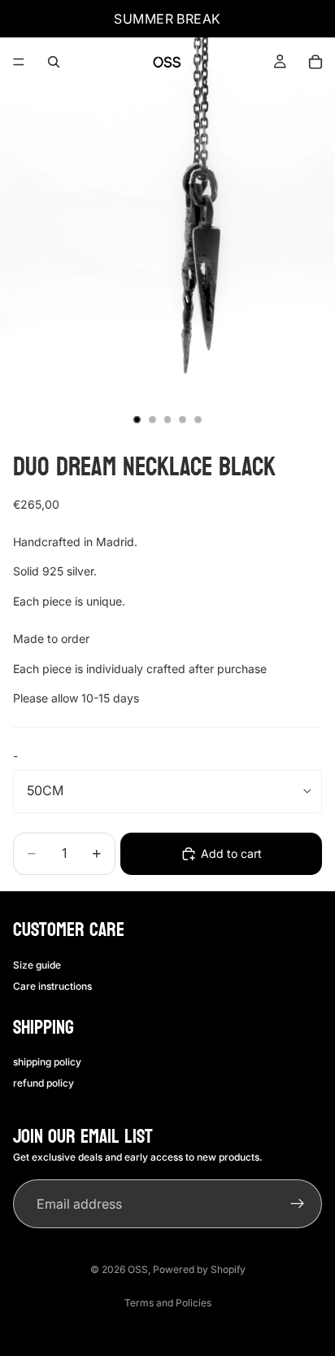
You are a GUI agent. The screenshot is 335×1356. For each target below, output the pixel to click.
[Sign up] (298, 1204)
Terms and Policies (167, 1303)
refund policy (43, 1083)
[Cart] (315, 62)
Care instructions (52, 986)
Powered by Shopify (199, 1269)
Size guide (37, 965)
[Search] (54, 62)
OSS (138, 1269)
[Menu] (18, 62)
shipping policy (47, 1062)
